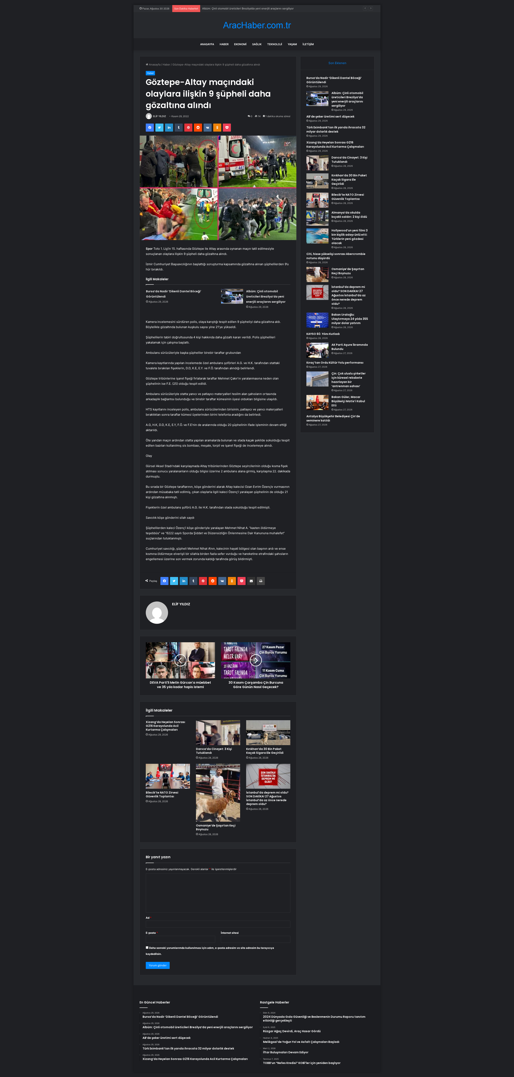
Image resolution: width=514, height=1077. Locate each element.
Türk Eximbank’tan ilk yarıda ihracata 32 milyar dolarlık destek (335, 129)
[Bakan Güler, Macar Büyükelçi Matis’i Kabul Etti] (317, 402)
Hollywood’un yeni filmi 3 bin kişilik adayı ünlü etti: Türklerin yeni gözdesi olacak (349, 236)
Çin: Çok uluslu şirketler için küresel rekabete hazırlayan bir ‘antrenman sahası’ (348, 379)
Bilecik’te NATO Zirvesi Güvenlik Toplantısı (162, 794)
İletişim (308, 44)
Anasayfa (207, 44)
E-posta (152, 932)
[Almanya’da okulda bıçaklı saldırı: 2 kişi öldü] (317, 218)
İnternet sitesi (230, 932)
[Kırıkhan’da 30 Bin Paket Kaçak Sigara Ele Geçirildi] (268, 732)
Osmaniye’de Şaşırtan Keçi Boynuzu (216, 827)
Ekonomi (240, 44)
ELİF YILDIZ (159, 116)
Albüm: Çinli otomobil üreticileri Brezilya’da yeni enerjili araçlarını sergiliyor (266, 296)
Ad (148, 917)
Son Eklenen (337, 63)
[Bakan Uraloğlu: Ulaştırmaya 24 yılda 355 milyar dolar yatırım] (317, 320)
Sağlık (257, 44)
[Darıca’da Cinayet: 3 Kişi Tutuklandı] (218, 732)
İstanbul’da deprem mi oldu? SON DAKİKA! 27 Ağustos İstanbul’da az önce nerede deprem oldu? (267, 798)
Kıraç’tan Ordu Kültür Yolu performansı (334, 363)
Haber (224, 44)
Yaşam (292, 44)
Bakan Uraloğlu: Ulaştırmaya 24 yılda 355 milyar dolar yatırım (349, 319)
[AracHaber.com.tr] (257, 25)
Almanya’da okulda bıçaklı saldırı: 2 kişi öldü (349, 215)
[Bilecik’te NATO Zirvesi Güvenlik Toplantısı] (168, 776)
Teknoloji (274, 44)
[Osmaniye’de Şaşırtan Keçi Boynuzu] (218, 793)
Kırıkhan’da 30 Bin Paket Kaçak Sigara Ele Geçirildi (265, 751)
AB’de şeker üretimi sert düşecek (223, 8)
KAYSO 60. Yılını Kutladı (323, 334)
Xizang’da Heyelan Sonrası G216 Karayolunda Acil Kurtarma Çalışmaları (165, 726)
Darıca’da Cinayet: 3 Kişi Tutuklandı (214, 751)
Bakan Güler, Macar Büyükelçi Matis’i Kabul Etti (348, 401)
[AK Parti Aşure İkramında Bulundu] (317, 350)
